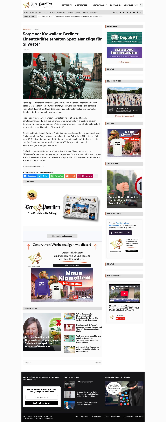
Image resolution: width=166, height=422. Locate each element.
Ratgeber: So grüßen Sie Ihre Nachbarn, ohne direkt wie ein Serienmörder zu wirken (88, 394)
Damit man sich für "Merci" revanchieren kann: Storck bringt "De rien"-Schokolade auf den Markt (89, 328)
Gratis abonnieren (41, 403)
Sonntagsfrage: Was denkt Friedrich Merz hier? (87, 403)
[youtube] (134, 12)
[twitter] (120, 12)
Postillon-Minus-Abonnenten (119, 224)
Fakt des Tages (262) (85, 382)
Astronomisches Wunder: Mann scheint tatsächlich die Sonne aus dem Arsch (88, 349)
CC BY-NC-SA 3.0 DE (30, 419)
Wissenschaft (61, 12)
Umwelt (85, 12)
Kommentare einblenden (62, 236)
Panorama (70, 12)
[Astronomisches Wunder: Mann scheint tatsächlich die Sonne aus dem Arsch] (69, 349)
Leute (46, 12)
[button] (136, 5)
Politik (26, 12)
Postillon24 (115, 5)
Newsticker (93, 12)
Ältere (97, 362)
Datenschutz (97, 416)
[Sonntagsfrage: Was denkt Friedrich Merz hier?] (69, 405)
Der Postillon (99, 5)
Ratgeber (78, 12)
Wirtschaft (33, 12)
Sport (40, 12)
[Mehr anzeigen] (96, 176)
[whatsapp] (117, 12)
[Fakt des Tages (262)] (69, 384)
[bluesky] (124, 12)
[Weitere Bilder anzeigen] (124, 116)
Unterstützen (81, 5)
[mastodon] (127, 12)
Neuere (27, 362)
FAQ (76, 416)
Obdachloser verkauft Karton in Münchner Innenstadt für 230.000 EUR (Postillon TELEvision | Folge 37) (124, 308)
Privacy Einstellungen (112, 416)
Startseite (67, 5)
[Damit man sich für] (69, 327)
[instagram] (130, 12)
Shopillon (128, 5)
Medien (52, 12)
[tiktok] (137, 12)
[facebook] (114, 12)
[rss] (141, 12)
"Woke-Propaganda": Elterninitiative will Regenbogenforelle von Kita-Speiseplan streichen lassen (87, 317)
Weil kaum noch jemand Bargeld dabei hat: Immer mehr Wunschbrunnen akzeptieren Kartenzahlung (88, 339)
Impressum (85, 416)
